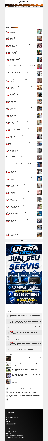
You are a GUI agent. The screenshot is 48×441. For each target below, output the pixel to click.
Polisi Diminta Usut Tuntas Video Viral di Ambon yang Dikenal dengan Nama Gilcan (19, 192)
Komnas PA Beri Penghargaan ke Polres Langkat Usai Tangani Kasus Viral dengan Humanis (20, 101)
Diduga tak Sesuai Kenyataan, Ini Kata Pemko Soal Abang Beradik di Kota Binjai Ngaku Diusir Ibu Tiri (20, 234)
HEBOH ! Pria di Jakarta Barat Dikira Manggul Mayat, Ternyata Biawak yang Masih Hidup (19, 171)
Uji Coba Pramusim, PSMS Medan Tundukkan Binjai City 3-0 (24, 369)
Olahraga (29, 4)
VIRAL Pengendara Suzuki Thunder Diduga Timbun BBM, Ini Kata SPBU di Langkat (20, 143)
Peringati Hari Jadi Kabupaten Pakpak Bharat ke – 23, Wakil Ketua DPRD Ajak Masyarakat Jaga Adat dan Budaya (25, 322)
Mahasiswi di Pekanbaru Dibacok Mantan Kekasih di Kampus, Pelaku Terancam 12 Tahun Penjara (20, 150)
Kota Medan (27, 430)
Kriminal (14, 4)
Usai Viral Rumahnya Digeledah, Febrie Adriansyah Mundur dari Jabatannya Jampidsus (19, 52)
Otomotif (34, 4)
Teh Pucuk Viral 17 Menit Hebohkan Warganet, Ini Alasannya (19, 156)
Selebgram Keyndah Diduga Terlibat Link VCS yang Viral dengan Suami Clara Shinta (20, 122)
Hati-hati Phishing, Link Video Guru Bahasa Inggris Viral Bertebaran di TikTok (20, 80)
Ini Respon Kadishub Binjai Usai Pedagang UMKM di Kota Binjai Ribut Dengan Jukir (20, 199)
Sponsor (40, 4)
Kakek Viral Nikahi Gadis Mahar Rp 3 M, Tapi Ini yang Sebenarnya (20, 226)
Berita (9, 4)
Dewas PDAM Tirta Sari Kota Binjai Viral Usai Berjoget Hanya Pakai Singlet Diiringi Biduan (20, 220)
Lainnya (7, 81)
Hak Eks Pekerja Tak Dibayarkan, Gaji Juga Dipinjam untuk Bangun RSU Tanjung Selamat (25, 333)
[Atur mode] (8, 1)
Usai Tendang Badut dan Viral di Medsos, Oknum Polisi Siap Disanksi (20, 72)
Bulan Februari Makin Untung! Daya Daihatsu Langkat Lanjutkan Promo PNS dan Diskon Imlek (25, 389)
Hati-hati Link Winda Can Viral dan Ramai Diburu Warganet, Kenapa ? (20, 178)
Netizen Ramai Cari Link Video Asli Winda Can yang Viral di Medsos (20, 163)
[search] (6, 1)
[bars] (41, 2)
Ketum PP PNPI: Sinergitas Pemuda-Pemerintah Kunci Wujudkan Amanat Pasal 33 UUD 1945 (25, 344)
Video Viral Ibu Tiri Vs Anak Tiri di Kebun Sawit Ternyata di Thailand (20, 65)
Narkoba (36, 430)
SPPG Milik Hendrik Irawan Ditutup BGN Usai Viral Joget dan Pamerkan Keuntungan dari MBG (18, 129)
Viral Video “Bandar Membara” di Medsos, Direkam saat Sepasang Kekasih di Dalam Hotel (20, 108)
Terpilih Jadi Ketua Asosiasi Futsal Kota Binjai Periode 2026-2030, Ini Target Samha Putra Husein (26, 375)
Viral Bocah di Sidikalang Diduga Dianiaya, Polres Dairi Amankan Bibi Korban (21, 31)
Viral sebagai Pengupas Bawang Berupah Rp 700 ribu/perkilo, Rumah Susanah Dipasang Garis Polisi (21, 45)
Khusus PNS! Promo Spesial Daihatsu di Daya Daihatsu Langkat (22, 392)
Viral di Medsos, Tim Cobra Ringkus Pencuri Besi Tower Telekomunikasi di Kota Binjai (17, 59)
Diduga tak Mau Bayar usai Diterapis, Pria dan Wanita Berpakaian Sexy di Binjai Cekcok (20, 38)
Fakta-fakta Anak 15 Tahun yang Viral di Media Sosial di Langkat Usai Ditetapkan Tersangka (21, 115)
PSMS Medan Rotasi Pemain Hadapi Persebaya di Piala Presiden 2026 (26, 357)
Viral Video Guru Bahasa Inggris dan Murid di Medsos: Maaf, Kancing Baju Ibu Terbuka (20, 87)
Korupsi (32, 430)
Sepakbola (13, 431)
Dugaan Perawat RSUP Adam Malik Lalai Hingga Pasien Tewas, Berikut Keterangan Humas (19, 213)
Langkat (13, 430)
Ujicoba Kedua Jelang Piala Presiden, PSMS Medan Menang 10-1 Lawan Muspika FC (27, 363)
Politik (23, 4)
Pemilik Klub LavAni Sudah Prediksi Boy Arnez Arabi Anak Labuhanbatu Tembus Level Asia (26, 381)
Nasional (8, 53)
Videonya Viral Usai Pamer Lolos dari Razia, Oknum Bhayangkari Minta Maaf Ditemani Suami (19, 185)
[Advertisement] (24, 17)
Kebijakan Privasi (20, 435)
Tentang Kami (13, 435)
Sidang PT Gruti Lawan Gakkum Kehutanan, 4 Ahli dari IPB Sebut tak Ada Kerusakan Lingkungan (25, 338)
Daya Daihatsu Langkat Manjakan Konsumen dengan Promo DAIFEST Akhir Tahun (25, 396)
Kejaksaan (8, 431)
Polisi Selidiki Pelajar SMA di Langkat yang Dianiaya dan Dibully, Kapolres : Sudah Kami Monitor (19, 206)
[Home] (6, 5)
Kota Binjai (8, 430)
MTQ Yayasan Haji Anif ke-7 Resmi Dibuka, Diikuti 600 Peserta (23, 349)
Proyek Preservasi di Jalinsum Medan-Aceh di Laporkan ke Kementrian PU (20, 6)
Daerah (7, 39)
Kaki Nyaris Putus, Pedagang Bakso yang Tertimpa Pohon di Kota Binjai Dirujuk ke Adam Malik (25, 327)
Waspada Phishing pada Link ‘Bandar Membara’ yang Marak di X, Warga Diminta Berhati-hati (20, 94)
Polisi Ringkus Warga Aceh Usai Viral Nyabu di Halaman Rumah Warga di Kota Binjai (19, 136)
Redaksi (7, 435)
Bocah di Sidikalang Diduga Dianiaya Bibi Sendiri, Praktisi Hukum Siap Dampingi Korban (25, 316)
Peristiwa (19, 4)
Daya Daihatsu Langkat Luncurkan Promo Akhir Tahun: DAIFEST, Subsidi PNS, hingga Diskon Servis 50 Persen (25, 399)
